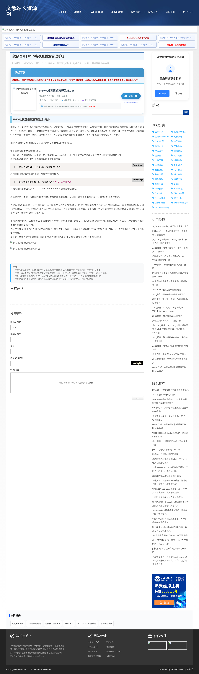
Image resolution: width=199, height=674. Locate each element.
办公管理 (178, 165)
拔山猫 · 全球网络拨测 (176, 45)
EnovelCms (117, 12)
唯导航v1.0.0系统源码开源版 (165, 454)
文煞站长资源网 (21, 11)
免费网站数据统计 (60, 45)
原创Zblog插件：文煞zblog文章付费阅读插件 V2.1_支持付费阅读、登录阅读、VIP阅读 (170, 329)
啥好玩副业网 (106, 623)
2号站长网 (69, 623)
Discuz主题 (179, 193)
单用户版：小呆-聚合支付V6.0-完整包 (169, 354)
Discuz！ (78, 12)
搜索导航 (178, 160)
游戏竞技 (178, 151)
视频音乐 (19, 56)
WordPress (97, 12)
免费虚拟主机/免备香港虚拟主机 (60, 38)
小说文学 (159, 151)
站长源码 (178, 136)
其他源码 (159, 179)
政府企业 (159, 146)
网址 (12, 346)
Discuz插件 (160, 198)
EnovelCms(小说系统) (87, 623)
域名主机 (178, 174)
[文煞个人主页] (177, 645)
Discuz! (158, 193)
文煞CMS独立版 (181, 132)
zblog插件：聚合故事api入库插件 (167, 316)
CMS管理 (159, 141)
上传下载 (159, 160)
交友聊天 (159, 155)
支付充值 (159, 169)
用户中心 (188, 12)
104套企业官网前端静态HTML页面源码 (169, 535)
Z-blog (62, 12)
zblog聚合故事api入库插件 (164, 394)
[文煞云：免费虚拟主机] (157, 645)
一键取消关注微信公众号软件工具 (167, 497)
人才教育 (178, 169)
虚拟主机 (170, 12)
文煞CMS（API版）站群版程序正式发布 (170, 226)
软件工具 (178, 198)
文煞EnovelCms (162, 136)
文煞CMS (159, 132)
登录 (164, 93)
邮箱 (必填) (15, 334)
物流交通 (159, 174)
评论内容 (14, 370)
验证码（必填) (17, 358)
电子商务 (178, 141)
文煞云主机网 (17, 623)
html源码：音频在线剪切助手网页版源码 (170, 390)
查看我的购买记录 (131, 102)
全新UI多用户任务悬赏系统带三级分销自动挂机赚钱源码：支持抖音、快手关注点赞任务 (169, 560)
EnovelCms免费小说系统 (138, 38)
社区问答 (178, 155)
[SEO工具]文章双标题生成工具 (166, 449)
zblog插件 (159, 188)
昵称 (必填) (15, 322)
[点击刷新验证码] (137, 363)
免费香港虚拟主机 (52, 623)
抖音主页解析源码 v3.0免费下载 (166, 320)
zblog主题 (178, 188)
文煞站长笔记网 (34, 623)
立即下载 (132, 96)
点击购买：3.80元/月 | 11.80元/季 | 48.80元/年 (23, 38)
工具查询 (159, 165)
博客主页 (178, 179)
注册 (180, 93)
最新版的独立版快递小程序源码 (166, 476)
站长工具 (153, 12)
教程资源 (136, 12)
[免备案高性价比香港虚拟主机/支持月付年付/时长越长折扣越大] (99, 30)
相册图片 (159, 184)
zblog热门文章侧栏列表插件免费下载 (168, 294)
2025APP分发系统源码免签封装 (166, 290)
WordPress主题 (162, 207)
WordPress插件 (181, 203)
